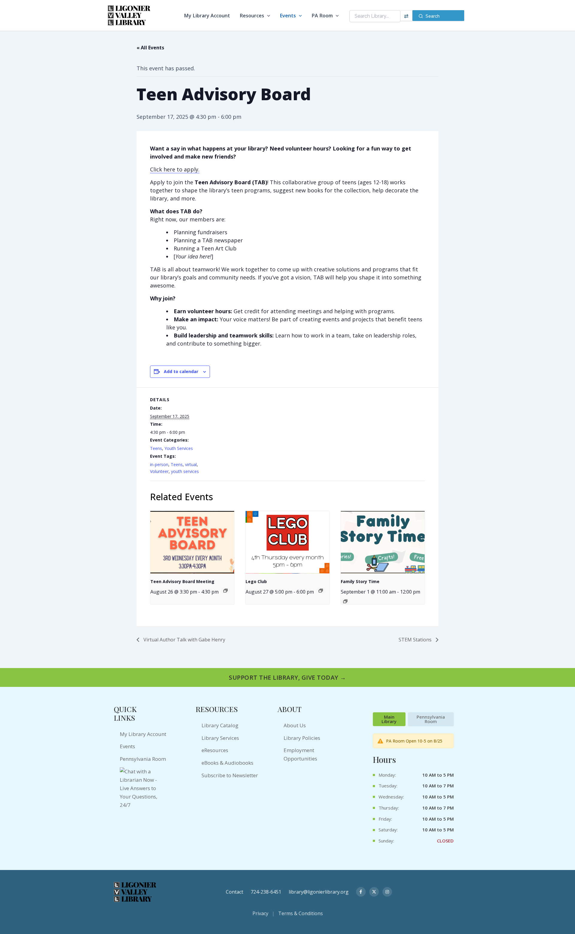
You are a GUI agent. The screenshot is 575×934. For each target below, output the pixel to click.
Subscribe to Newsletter (230, 775)
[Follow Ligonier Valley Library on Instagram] (387, 892)
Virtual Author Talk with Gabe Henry (183, 639)
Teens (156, 448)
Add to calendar (181, 371)
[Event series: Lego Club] (321, 590)
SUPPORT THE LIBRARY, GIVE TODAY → (287, 677)
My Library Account (207, 15)
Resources (252, 15)
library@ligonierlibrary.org (319, 892)
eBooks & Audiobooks (227, 762)
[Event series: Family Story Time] (345, 601)
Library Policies (302, 737)
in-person (159, 464)
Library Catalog (220, 725)
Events (288, 15)
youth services (185, 471)
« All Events (150, 47)
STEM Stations (416, 639)
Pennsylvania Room (143, 758)
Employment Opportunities (300, 754)
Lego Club (256, 581)
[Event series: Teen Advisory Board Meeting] (225, 590)
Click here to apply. (174, 169)
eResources (215, 750)
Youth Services (178, 448)
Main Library (389, 719)
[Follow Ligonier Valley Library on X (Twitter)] (374, 892)
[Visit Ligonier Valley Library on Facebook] (361, 892)
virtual (191, 464)
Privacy (260, 913)
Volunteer (159, 471)
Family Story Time (360, 581)
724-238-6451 (266, 892)
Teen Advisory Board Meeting (182, 581)
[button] (267, 16)
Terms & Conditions (300, 913)
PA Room (322, 15)
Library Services (220, 737)
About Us (295, 725)
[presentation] (192, 542)
